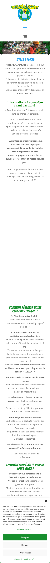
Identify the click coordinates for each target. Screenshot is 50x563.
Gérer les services (24, 529)
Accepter (25, 537)
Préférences (25, 552)
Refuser (25, 545)
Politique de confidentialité (23, 559)
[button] (45, 501)
